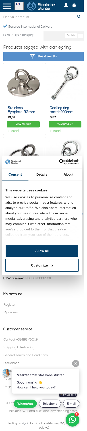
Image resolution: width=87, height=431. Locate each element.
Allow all (42, 250)
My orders (11, 312)
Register (10, 304)
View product (23, 124)
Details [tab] (41, 174)
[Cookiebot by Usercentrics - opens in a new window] (60, 162)
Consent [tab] (15, 174)
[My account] (66, 6)
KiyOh (25, 423)
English (71, 35)
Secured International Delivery (29, 27)
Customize (39, 265)
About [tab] (68, 174)
